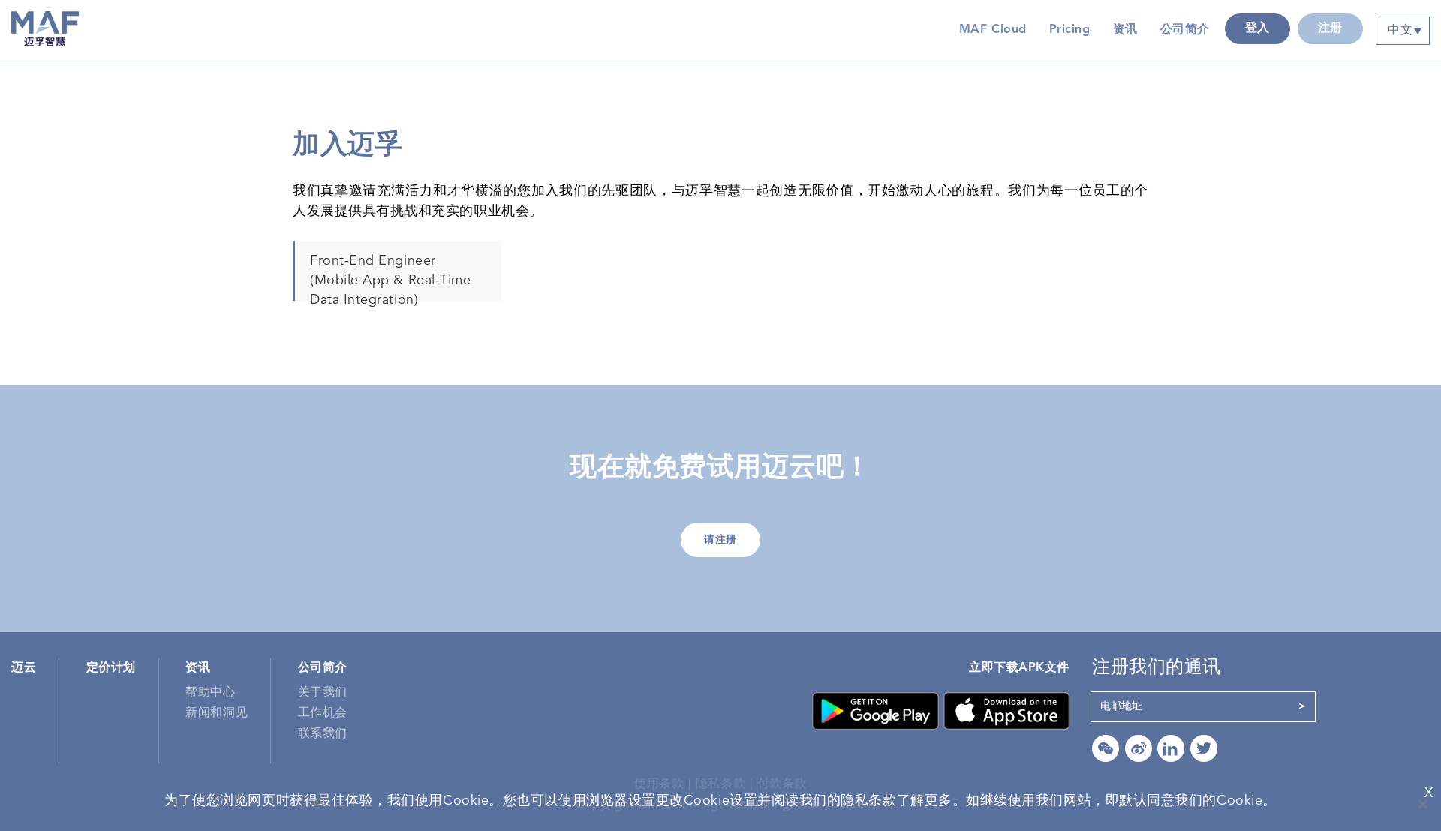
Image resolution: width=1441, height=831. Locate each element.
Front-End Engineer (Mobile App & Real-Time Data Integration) (390, 277)
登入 (1257, 28)
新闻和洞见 (216, 713)
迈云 (23, 668)
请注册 (720, 540)
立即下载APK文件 (1019, 668)
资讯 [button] (1125, 30)
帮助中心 (210, 693)
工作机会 (322, 713)
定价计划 (111, 668)
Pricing (1070, 30)
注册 (1330, 28)
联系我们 (322, 734)
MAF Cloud (993, 30)
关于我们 (322, 693)
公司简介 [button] (1185, 30)
